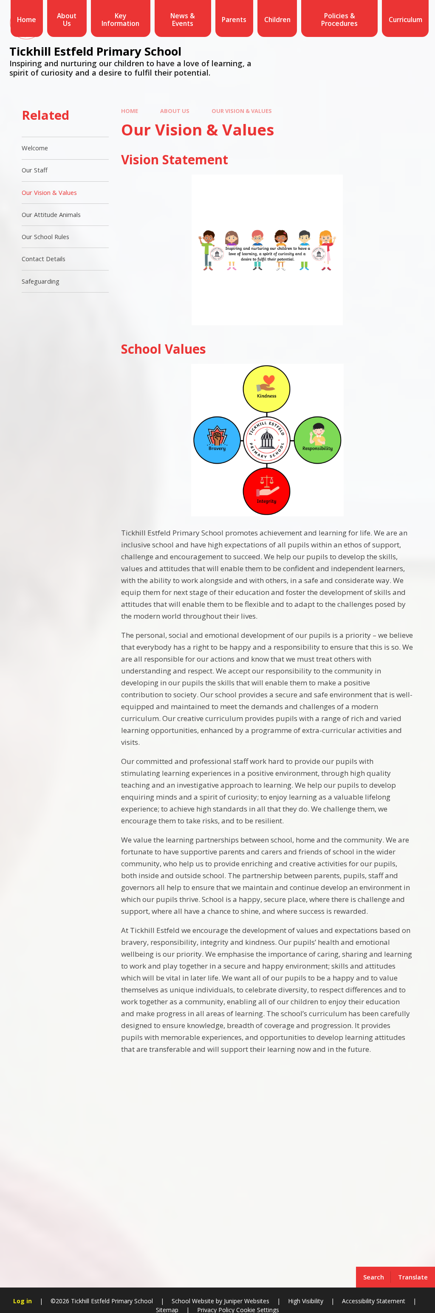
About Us (174, 111)
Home (129, 111)
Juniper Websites (245, 1301)
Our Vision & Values (242, 111)
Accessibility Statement (373, 1301)
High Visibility (305, 1301)
